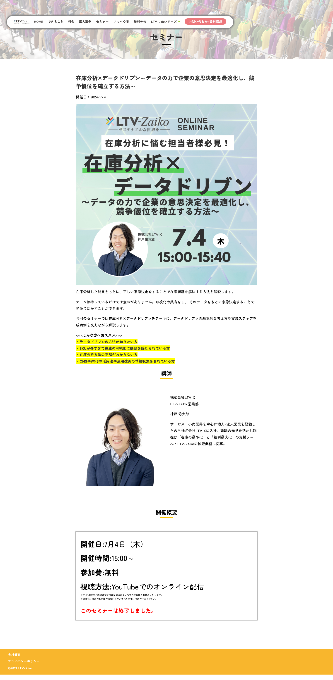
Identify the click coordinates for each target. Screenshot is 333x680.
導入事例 (85, 21)
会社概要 (14, 654)
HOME (38, 21)
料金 (71, 21)
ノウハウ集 (121, 21)
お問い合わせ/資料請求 (205, 21)
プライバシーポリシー (24, 661)
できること (55, 21)
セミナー (102, 21)
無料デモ (140, 21)
